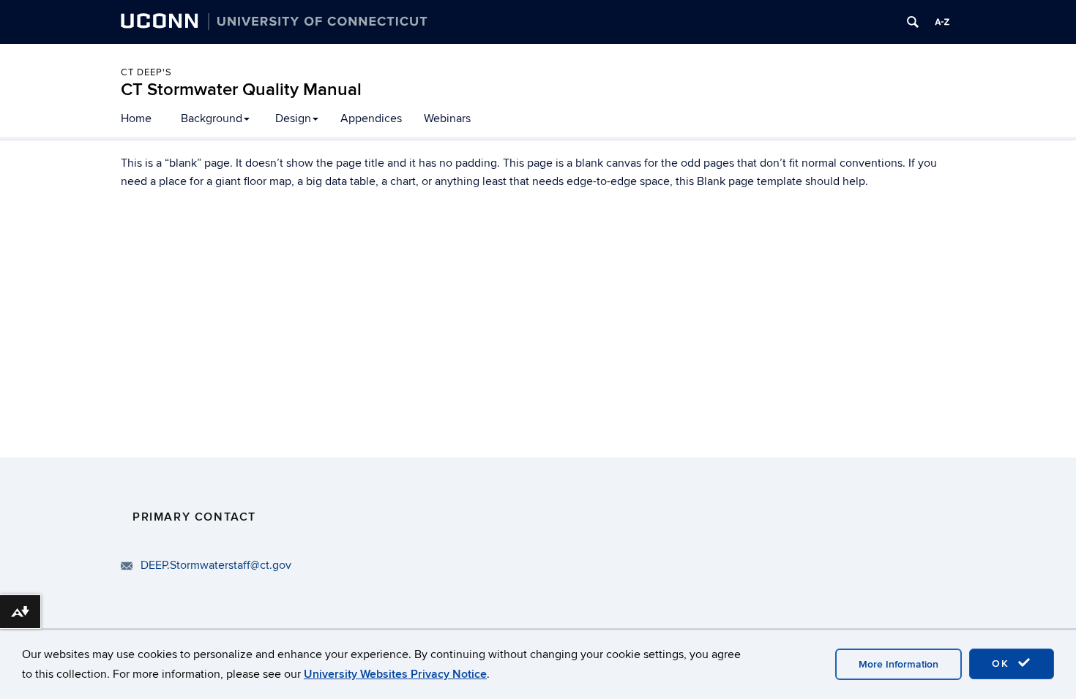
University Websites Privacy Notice (395, 674)
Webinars (447, 118)
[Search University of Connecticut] (912, 22)
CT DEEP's (146, 72)
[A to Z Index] (942, 22)
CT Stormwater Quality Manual (241, 89)
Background (211, 118)
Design (293, 118)
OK (1003, 663)
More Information (898, 664)
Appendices (371, 118)
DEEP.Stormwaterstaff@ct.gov (216, 565)
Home (136, 118)
